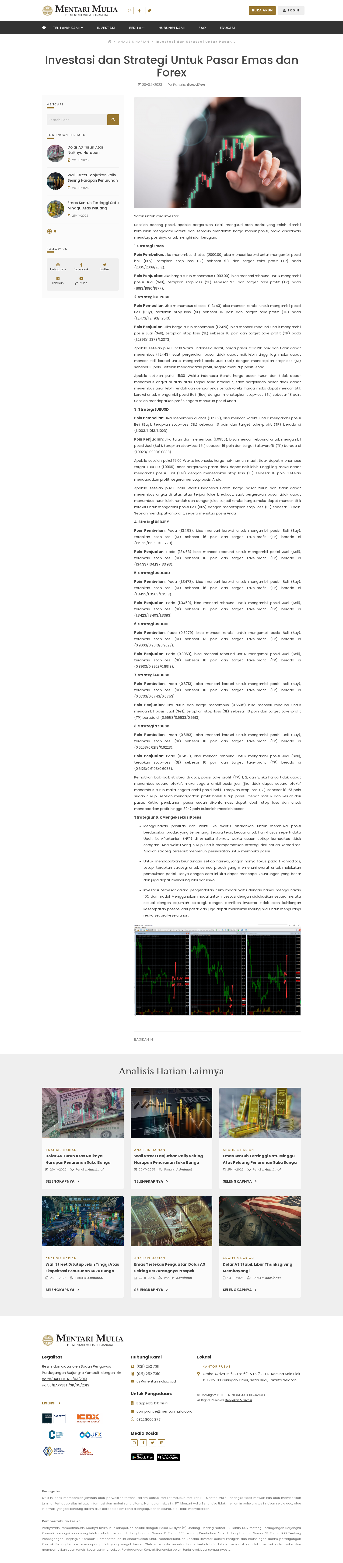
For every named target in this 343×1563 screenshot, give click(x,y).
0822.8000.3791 (149, 1419)
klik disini (161, 1403)
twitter (104, 269)
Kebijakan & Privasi (238, 1400)
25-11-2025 (80, 216)
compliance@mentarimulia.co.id (164, 1411)
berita (135, 27)
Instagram (58, 269)
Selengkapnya (60, 1181)
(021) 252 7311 (147, 1366)
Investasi (106, 27)
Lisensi (49, 1403)
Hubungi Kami (172, 27)
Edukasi (227, 27)
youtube (81, 283)
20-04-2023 (152, 84)
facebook (81, 269)
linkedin (58, 283)
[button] (49, 231)
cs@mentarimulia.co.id (156, 1381)
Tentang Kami (66, 27)
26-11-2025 (80, 160)
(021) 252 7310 (148, 1373)
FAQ (202, 27)
